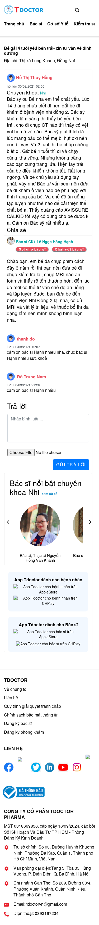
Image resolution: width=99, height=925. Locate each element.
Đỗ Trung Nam (31, 377)
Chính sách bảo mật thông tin (31, 715)
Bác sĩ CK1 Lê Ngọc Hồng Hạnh (44, 241)
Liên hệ (11, 698)
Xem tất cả (49, 493)
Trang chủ (14, 24)
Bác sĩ (36, 24)
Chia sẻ (16, 230)
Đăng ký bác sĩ (18, 723)
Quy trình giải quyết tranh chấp (32, 706)
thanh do (26, 339)
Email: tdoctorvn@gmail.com (40, 904)
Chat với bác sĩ (69, 249)
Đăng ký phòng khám (24, 732)
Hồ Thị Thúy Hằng (34, 77)
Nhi (43, 93)
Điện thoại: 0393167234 (36, 913)
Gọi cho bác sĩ (32, 249)
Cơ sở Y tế (57, 24)
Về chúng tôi (15, 689)
